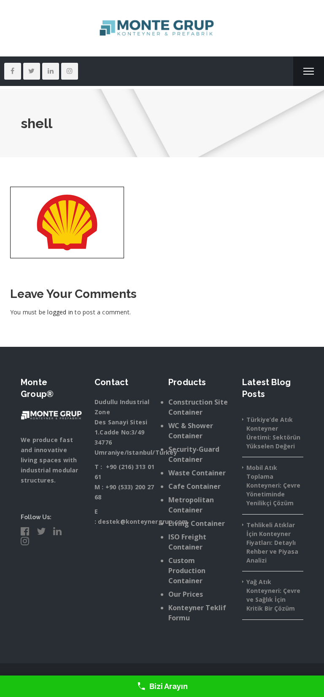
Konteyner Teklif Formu (197, 612)
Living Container (196, 523)
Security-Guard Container (193, 454)
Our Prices (185, 594)
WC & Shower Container (190, 430)
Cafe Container (194, 486)
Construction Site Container (198, 407)
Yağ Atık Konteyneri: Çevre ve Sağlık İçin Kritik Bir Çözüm (273, 595)
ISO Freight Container (187, 542)
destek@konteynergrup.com (143, 521)
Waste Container (197, 472)
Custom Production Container (186, 570)
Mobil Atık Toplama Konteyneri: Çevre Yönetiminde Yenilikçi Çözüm (273, 485)
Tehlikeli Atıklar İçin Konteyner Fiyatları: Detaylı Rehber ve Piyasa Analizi (272, 542)
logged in (60, 312)
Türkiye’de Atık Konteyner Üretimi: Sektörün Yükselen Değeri (273, 433)
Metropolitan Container (191, 505)
